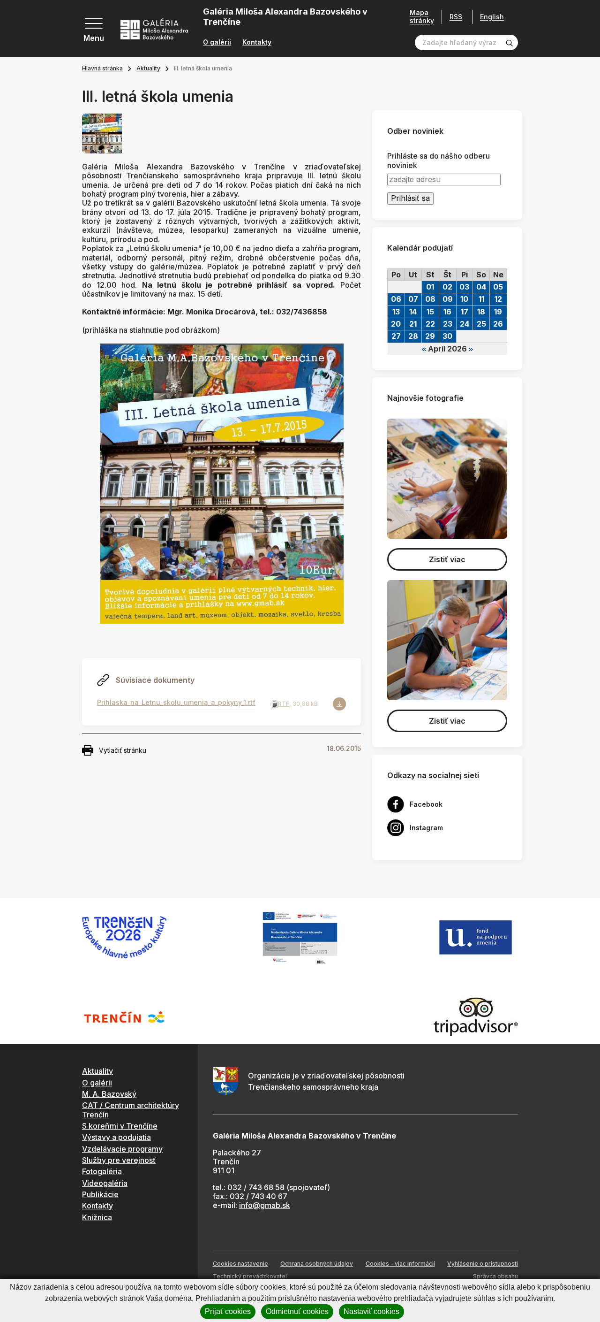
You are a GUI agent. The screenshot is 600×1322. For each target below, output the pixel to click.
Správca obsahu (495, 1276)
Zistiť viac (447, 559)
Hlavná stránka (102, 68)
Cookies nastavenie (240, 1263)
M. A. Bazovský (109, 1094)
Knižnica (97, 1217)
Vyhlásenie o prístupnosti (482, 1263)
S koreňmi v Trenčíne (120, 1126)
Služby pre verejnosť (119, 1160)
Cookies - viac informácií (400, 1263)
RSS (456, 17)
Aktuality (148, 68)
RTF (283, 703)
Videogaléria (105, 1183)
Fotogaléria (102, 1171)
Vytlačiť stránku (122, 750)
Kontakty (256, 42)
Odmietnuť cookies (297, 1311)
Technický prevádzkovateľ (250, 1276)
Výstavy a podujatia (116, 1137)
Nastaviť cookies (371, 1311)
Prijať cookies (228, 1311)
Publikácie (100, 1194)
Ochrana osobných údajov (316, 1263)
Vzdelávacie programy (122, 1149)
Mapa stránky (422, 16)
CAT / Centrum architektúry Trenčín (130, 1109)
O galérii (217, 42)
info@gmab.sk (264, 1205)
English (492, 17)
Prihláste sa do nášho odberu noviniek (438, 160)
